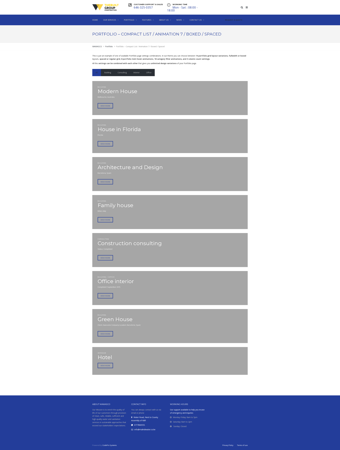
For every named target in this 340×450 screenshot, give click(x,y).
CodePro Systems (109, 445)
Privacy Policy (227, 445)
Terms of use (242, 445)
